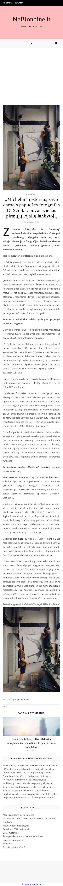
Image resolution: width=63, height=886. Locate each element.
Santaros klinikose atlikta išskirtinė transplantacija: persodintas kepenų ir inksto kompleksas (31, 743)
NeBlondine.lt (31, 19)
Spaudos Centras (20, 699)
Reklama (19, 3)
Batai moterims (10, 832)
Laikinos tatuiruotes (13, 839)
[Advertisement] (31, 73)
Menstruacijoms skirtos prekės (18, 814)
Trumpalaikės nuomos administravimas (23, 836)
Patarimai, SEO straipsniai (16, 829)
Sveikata (31, 194)
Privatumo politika (31, 884)
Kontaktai (8, 3)
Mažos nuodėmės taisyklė (16, 825)
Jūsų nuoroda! (14, 847)
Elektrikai (7, 843)
